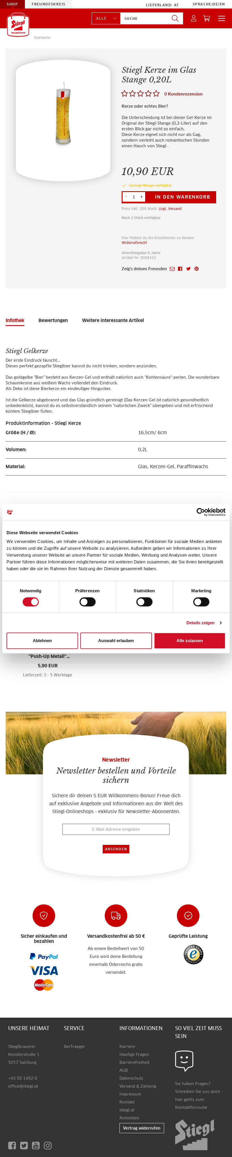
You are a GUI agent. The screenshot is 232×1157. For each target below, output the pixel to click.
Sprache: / (209, 4)
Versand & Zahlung (137, 1086)
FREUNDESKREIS (49, 4)
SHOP (12, 4)
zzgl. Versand (170, 208)
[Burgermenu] (219, 18)
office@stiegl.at (23, 1086)
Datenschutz (131, 1078)
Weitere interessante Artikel (113, 320)
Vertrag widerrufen (141, 1128)
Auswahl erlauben (116, 640)
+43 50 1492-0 (22, 1078)
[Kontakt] (184, 1061)
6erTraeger (74, 1046)
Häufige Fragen (134, 1054)
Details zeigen (200, 622)
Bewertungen (53, 320)
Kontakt (127, 1102)
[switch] (88, 602)
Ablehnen (42, 640)
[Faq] (44, 956)
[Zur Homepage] (18, 24)
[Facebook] (14, 1145)
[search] (175, 18)
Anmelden (129, 1117)
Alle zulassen (190, 640)
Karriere (127, 1046)
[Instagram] (49, 1145)
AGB (123, 1070)
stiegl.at (126, 1110)
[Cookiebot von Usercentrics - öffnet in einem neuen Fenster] (200, 512)
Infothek (15, 320)
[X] (26, 1145)
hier (179, 1099)
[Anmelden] (194, 18)
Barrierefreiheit (134, 1062)
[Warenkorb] (207, 18)
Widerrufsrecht (134, 242)
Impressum (130, 1094)
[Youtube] (38, 1145)
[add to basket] (58, 678)
